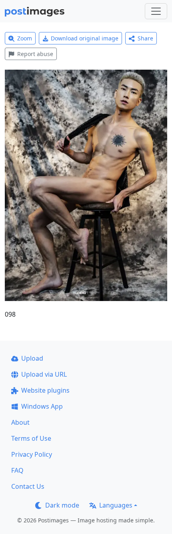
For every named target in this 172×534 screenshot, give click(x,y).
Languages (115, 505)
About (20, 422)
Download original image (84, 38)
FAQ (17, 470)
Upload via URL (44, 374)
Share (145, 38)
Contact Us (27, 486)
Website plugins (45, 390)
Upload (32, 358)
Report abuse (35, 54)
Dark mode (62, 505)
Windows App (42, 406)
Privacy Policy (31, 454)
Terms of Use (31, 438)
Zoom (24, 38)
